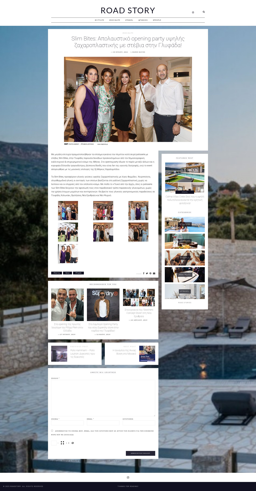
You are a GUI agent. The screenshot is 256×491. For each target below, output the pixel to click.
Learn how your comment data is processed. (106, 460)
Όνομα (55, 419)
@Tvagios (143, 20)
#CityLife (99, 20)
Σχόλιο (55, 378)
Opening (57, 273)
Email (90, 419)
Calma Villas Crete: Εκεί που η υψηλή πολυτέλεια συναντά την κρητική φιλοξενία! (185, 199)
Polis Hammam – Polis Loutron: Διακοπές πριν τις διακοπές (82, 353)
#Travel (129, 20)
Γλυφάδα (78, 273)
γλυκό (68, 273)
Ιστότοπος (128, 419)
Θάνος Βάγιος (139, 52)
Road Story (128, 10)
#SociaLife (114, 20)
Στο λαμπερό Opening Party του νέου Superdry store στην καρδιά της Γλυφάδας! (103, 327)
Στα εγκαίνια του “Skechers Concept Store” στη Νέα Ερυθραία (139, 313)
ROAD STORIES (184, 303)
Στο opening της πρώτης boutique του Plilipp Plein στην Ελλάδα (67, 327)
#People (157, 20)
